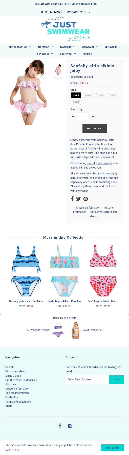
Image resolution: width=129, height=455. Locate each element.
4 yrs (88, 95)
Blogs (8, 405)
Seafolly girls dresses (99, 163)
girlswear (111, 47)
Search (9, 367)
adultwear (66, 53)
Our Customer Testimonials (21, 380)
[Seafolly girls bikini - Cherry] (103, 295)
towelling (66, 47)
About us (10, 384)
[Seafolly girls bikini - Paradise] (64, 295)
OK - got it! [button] (112, 447)
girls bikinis (69, 318)
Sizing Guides (13, 375)
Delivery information (17, 388)
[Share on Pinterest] (85, 200)
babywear (88, 47)
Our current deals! (16, 371)
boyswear (43, 53)
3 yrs (76, 95)
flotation (43, 47)
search (87, 53)
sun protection (18, 47)
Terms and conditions (18, 401)
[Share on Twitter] (78, 200)
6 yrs (112, 95)
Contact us (11, 397)
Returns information (17, 393)
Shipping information (88, 207)
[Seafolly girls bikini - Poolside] (25, 295)
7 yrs (76, 102)
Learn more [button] (12, 449)
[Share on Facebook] (72, 200)
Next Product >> (93, 330)
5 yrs (100, 95)
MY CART (76, 12)
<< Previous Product (38, 330)
